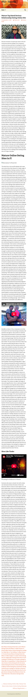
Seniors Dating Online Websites (12, 672)
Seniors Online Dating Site (11, 663)
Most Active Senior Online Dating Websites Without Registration (14, 687)
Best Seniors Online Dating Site (14, 650)
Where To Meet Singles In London (10, 655)
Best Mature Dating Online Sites (9, 646)
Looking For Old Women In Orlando (10, 659)
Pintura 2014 (16, 20)
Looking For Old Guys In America (17, 668)
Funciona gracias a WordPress (14, 694)
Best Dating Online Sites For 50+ (18, 657)
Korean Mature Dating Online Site (16, 654)
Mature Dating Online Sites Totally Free (13, 684)
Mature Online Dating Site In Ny (11, 666)
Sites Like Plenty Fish (6, 670)
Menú (2, 10)
